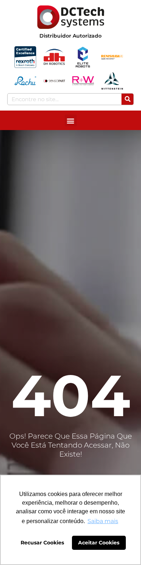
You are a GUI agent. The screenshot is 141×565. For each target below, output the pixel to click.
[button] (71, 120)
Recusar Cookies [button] (42, 542)
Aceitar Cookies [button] (98, 542)
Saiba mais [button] (102, 521)
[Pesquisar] (127, 99)
